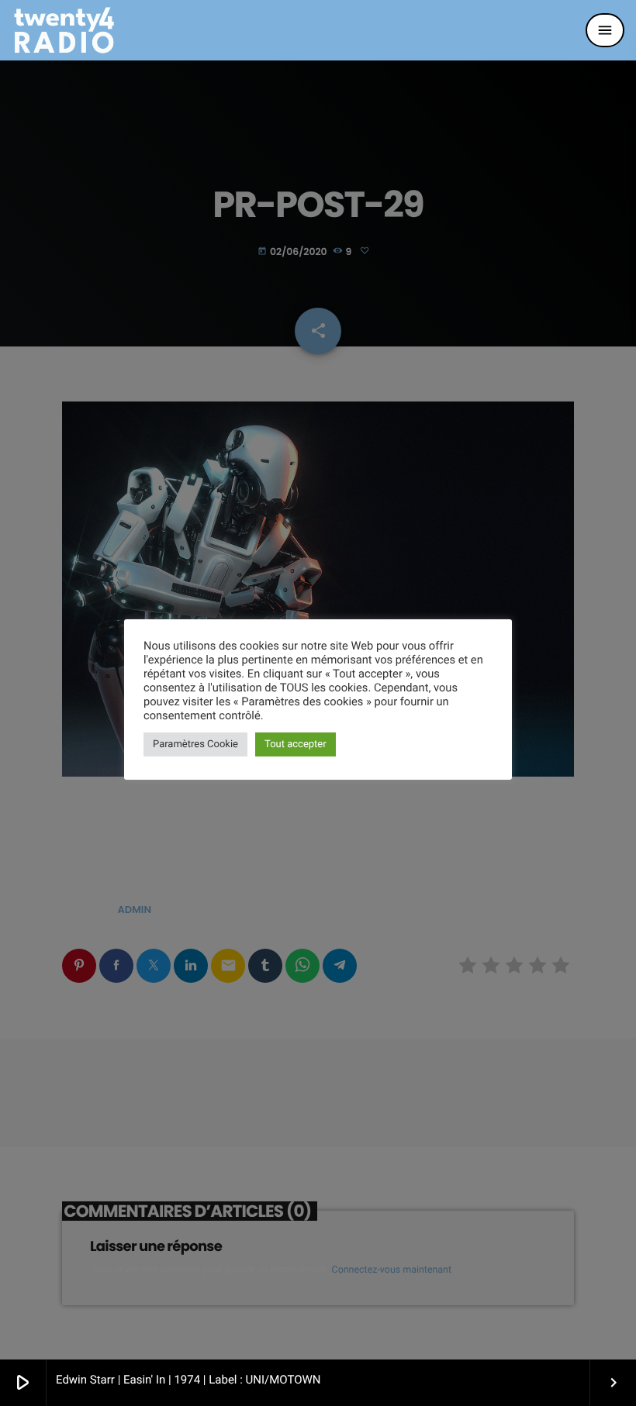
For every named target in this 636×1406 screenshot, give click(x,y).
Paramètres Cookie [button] (195, 744)
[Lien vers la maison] (64, 30)
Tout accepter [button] (295, 744)
